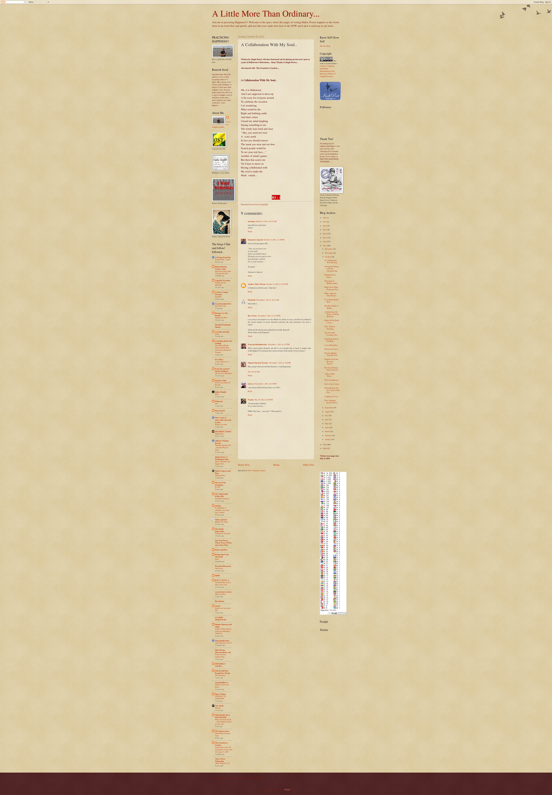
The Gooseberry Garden (221, 743)
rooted (217, 606)
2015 (325, 229)
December (329, 249)
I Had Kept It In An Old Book (331, 340)
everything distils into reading (223, 342)
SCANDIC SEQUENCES (220, 618)
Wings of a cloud (221, 424)
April (327, 427)
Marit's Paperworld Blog (223, 472)
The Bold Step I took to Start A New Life (223, 583)
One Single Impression (219, 530)
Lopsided (218, 296)
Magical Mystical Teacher (258, 362)
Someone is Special (255, 239)
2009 (325, 448)
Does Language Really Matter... (331, 401)
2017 (325, 221)
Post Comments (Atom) (256, 470)
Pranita (251, 399)
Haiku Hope (219, 434)
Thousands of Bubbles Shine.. (331, 282)
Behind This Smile (221, 522)
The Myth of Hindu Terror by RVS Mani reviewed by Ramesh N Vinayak (223, 348)
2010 (325, 444)
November (329, 253)
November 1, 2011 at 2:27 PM (279, 344)
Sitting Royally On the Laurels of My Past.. (332, 390)
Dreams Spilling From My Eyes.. (331, 354)
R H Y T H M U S (222, 580)
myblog (218, 505)
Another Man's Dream (257, 284)
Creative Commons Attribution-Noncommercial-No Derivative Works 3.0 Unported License (327, 71)
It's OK (217, 487)
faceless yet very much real (223, 609)
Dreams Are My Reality (221, 314)
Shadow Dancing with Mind (223, 625)
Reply (250, 231)
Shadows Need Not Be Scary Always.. (331, 361)
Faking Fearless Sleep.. (330, 275)
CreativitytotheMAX (223, 303)
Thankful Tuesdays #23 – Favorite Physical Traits (223, 447)
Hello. (217, 394)
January (328, 439)
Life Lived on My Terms (223, 373)
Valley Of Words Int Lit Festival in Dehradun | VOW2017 (223, 631)
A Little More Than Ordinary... (266, 13)
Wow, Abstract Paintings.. (329, 327)
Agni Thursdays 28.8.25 (223, 643)
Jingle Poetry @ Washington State (222, 458)
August (328, 411)
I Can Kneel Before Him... (331, 300)
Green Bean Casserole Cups (222, 734)
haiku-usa (219, 401)
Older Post (308, 464)
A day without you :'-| (222, 361)
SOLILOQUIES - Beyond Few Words (222, 671)
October (328, 256)
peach (217, 334)
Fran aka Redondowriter (257, 344)
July (326, 415)
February (328, 435)
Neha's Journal (221, 519)
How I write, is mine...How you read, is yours (223, 419)
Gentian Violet (221, 380)
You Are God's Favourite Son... (331, 333)
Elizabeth (251, 300)
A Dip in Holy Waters (329, 375)
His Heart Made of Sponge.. (331, 306)
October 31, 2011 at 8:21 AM (265, 221)
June (327, 419)
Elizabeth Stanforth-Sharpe (223, 325)
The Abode (219, 705)
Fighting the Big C (221, 317)
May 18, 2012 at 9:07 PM (264, 399)
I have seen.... (219, 568)
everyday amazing (222, 331)
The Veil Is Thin (254, 371)
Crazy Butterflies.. (331, 345)
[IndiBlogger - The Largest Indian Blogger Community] (330, 99)
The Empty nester (222, 731)
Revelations (219, 601)
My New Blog (325, 46)
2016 (325, 225)
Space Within (220, 694)
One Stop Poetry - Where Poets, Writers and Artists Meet (223, 542)
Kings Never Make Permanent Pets (331, 288)
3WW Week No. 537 (222, 763)
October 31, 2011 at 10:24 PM (277, 284)
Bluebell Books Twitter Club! (221, 267)
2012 (325, 241)
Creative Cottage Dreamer (221, 293)
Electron (218, 708)
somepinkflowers (221, 682)
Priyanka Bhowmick (223, 566)
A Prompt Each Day (223, 257)
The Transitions (220, 675)
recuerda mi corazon (223, 592)
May (327, 423)
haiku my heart (220, 594)
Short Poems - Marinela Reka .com (223, 651)
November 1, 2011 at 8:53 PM (265, 383)
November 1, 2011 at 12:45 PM (269, 315)
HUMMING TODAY (223, 431)
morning (251, 221)
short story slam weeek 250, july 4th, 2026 (223, 272)
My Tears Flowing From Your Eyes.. (331, 368)
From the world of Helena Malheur (222, 369)
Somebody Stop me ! (222, 498)
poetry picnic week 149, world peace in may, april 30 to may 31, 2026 (223, 749)
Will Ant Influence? (331, 380)
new (216, 403)
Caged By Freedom (222, 280)
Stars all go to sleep (331, 384)
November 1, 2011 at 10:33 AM (267, 300)
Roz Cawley (252, 315)
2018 (325, 217)
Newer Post (244, 464)
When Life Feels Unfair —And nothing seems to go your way (223, 721)
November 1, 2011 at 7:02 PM (280, 362)
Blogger (287, 789)
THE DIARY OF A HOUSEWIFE (222, 716)
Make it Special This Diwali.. (330, 294)
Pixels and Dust (221, 549)
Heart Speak (220, 410)
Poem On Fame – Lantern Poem (221, 655)
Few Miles (219, 359)
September (329, 407)
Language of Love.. (331, 396)
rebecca (251, 383)
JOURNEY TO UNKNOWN (220, 697)
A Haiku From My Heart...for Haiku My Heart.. (331, 314)
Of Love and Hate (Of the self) (222, 383)
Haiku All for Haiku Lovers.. (331, 321)
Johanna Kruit (220, 475)
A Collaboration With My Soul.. (331, 261)
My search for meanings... (220, 483)
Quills (217, 575)
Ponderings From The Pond (222, 555)
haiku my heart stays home (222, 685)
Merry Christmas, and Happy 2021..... (222, 462)
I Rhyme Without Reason (222, 441)
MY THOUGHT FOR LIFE (221, 495)
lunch (217, 559)
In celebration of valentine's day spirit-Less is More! (222, 510)
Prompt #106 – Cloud (222, 259)
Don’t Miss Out (220, 306)
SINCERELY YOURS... (220, 664)
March (327, 431)
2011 (325, 245)
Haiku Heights (220, 392)
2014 (325, 233)
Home (276, 464)
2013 (325, 237)
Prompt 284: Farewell (222, 533)
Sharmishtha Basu (222, 640)
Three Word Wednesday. (220, 760)
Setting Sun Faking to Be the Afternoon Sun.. (331, 268)
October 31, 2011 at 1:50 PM (274, 239)
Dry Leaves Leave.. (331, 349)
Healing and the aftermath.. (220, 283)
